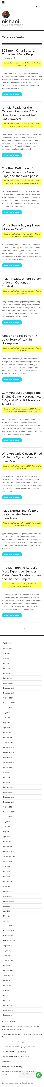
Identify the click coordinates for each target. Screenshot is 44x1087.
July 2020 (6, 951)
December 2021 (8, 891)
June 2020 (6, 955)
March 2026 (7, 673)
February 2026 (8, 678)
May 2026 (6, 663)
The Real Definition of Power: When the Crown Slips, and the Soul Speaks (20, 172)
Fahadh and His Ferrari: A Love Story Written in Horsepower (19, 339)
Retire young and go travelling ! (12, 1066)
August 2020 (7, 946)
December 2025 (8, 688)
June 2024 (6, 772)
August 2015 (7, 985)
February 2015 (8, 1005)
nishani (10, 22)
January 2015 (8, 1010)
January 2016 (8, 975)
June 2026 (6, 658)
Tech (35, 411)
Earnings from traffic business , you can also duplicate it (20, 1042)
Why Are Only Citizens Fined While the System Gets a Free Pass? (22, 457)
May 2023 (6, 832)
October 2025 (8, 698)
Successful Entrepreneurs (22, 586)
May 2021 (6, 916)
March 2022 (7, 876)
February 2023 (8, 846)
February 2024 (8, 787)
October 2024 (8, 757)
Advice (34, 63)
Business (13, 183)
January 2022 (8, 886)
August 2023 (7, 817)
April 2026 (6, 668)
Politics (30, 236)
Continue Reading (11, 94)
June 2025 (6, 718)
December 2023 (8, 797)
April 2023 (6, 837)
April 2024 (6, 777)
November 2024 (8, 752)
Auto (38, 63)
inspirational (22, 65)
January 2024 (8, 792)
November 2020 (8, 931)
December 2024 (8, 747)
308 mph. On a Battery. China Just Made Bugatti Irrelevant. (19, 54)
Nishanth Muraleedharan (12, 63)
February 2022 (8, 881)
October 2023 (8, 807)
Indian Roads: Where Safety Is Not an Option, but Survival (21, 282)
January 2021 (8, 926)
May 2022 (6, 871)
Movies (24, 351)
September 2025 (9, 703)
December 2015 (8, 980)
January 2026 (8, 683)
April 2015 (6, 1000)
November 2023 (8, 802)
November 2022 (8, 851)
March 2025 (7, 732)
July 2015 (6, 990)
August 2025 (7, 708)
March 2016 (7, 965)
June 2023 (6, 827)
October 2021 (8, 896)
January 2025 (8, 742)
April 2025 (6, 728)
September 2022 (9, 856)
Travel (32, 126)
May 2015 (6, 995)
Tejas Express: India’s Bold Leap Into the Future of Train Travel (20, 514)
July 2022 (6, 866)
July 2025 (6, 713)
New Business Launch (25, 411)
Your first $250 (7, 1062)
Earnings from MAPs (9, 1021)
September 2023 (9, 812)
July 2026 (6, 653)
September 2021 (9, 901)
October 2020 (8, 936)
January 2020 (8, 960)
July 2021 (6, 906)
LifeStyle (26, 126)
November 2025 (8, 693)
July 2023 (6, 822)
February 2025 (8, 737)
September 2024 (9, 762)
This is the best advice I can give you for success (18, 1047)
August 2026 (7, 648)
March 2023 (7, 842)
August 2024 (7, 767)
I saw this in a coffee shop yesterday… (15, 1052)
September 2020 (9, 941)
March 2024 (7, 782)
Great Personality (23, 183)
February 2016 (8, 970)
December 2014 (8, 1015)
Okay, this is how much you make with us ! (16, 1057)
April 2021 (6, 921)
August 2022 (7, 861)
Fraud (19, 468)
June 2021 (6, 911)
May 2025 (6, 723)
